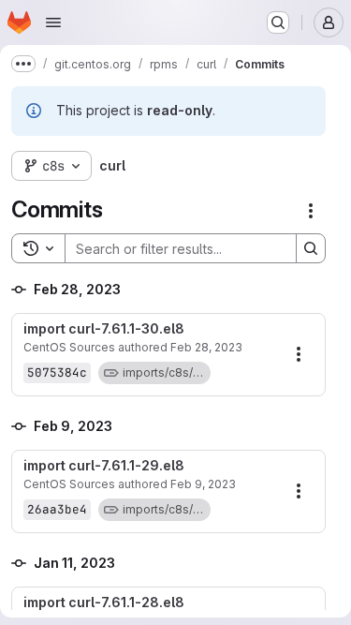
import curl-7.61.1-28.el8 (103, 602)
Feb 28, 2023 (206, 347)
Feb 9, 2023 (203, 484)
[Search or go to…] (278, 22)
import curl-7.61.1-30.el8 (103, 328)
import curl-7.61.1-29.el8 (103, 465)
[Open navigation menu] (53, 22)
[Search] (311, 248)
